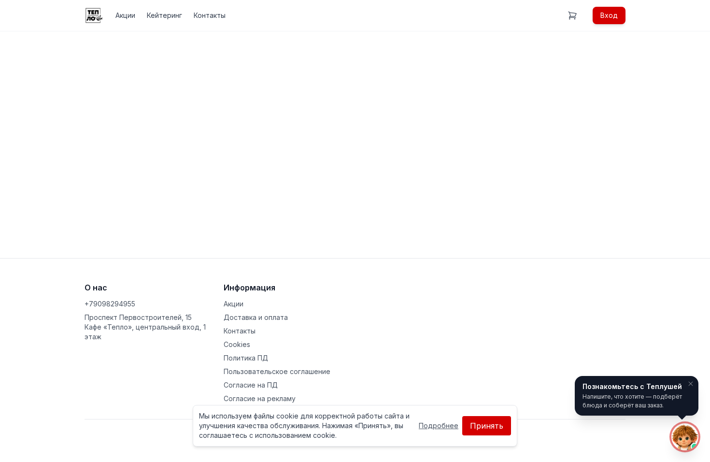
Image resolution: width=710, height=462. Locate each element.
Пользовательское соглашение (277, 371)
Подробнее (438, 425)
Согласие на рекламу (260, 398)
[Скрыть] (691, 384)
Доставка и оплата (256, 317)
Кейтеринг (164, 15)
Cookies (237, 344)
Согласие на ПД (251, 385)
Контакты (210, 15)
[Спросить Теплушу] (684, 436)
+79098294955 (110, 304)
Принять (486, 426)
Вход (609, 15)
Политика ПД (246, 358)
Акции (125, 15)
